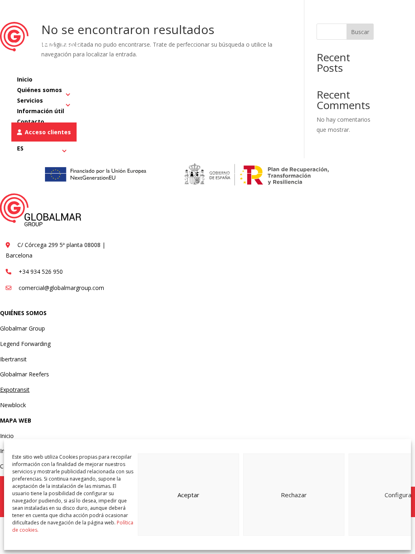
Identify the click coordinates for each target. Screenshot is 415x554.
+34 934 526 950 (266, 11)
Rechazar (294, 495)
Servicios (30, 100)
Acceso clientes (48, 132)
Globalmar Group (22, 328)
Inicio (7, 436)
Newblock (13, 405)
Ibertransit (13, 359)
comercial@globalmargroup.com (347, 11)
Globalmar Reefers (24, 374)
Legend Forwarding (25, 344)
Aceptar (188, 495)
